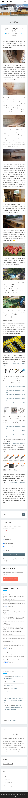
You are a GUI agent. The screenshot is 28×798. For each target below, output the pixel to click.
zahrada (15, 749)
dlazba (7, 738)
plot (20, 743)
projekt (20, 745)
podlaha (23, 743)
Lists (4, 536)
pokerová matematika (10, 745)
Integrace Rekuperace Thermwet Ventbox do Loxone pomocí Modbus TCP (13, 700)
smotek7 (6, 662)
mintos (5, 743)
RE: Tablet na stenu (7, 594)
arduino (11, 734)
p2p (15, 743)
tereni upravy (22, 747)
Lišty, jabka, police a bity (14, 30)
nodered (11, 743)
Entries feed (7, 779)
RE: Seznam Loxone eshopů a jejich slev (12, 651)
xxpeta (5, 614)
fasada (19, 738)
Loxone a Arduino (8, 543)
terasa (17, 747)
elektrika (15, 738)
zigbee (14, 751)
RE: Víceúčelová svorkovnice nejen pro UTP (12, 637)
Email (5, 531)
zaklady (20, 749)
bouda (4, 738)
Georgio (5, 606)
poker (4, 745)
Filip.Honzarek (7, 599)
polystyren (17, 745)
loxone (20, 741)
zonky (16, 751)
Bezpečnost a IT (8, 547)
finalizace (22, 738)
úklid (19, 752)
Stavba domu (7, 539)
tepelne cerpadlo (13, 747)
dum (11, 738)
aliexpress (7, 734)
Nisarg (14, 796)
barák (15, 734)
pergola (17, 743)
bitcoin (22, 734)
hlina (7, 741)
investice (9, 741)
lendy (17, 741)
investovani (14, 741)
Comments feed (8, 782)
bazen (19, 734)
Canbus (5, 634)
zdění (11, 751)
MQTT (8, 743)
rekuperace (5, 747)
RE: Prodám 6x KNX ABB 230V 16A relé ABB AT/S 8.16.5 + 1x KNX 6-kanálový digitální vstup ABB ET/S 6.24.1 (13, 619)
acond (4, 734)
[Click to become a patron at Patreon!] (10, 578)
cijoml (5, 654)
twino (9, 749)
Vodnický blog (6, 2)
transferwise (5, 749)
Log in (5, 776)
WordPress (19, 794)
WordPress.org (8, 786)
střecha (8, 747)
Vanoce (11, 749)
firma (4, 741)
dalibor (5, 648)
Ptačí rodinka (12, 682)
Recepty (6, 550)
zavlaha (8, 751)
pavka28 (6, 641)
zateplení (5, 751)
